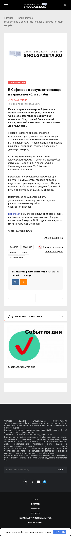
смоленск (14, 247)
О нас (35, 499)
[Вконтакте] (26, 481)
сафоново (27, 247)
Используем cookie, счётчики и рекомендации (28, 532)
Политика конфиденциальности (35, 518)
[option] (35, 348)
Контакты (35, 513)
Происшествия (25, 17)
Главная (8, 17)
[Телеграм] (44, 481)
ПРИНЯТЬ (59, 532)
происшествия (16, 258)
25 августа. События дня (21, 367)
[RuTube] (38, 481)
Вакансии (35, 509)
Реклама (35, 504)
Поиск (60, 470)
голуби (24, 252)
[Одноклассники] (32, 481)
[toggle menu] (6, 5)
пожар (13, 252)
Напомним (14, 213)
